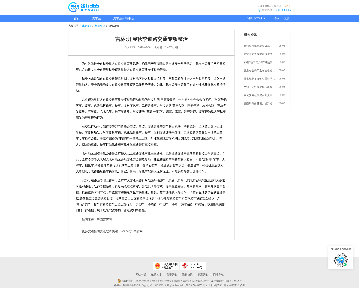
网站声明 (141, 274)
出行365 (86, 25)
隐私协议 (187, 274)
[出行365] (83, 7)
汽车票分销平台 (123, 18)
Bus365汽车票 (128, 231)
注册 (286, 18)
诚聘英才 (156, 274)
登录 (277, 18)
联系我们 (203, 274)
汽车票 (96, 18)
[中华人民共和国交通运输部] (166, 266)
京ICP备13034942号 (161, 280)
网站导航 (218, 274)
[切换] (287, 6)
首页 (77, 18)
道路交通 (121, 63)
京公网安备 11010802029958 (135, 280)
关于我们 (172, 274)
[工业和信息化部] (193, 266)
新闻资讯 (100, 25)
